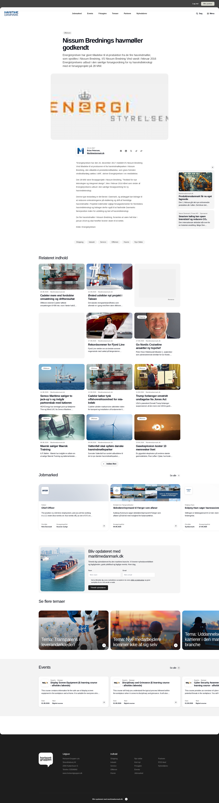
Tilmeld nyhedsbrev (98, 587)
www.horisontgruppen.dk (72, 773)
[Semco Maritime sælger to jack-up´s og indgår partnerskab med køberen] (62, 387)
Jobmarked (138, 773)
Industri (113, 762)
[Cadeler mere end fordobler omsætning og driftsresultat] (62, 285)
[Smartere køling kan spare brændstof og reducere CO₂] (195, 219)
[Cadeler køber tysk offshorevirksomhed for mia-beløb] (109, 387)
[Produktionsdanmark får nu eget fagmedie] (195, 189)
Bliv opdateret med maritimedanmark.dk (107, 799)
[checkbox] (89, 581)
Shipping (114, 759)
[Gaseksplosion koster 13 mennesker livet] (157, 436)
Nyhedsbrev (163, 766)
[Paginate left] (40, 507)
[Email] (136, 150)
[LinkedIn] (126, 150)
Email (124, 570)
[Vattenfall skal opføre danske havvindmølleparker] (109, 436)
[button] (212, 167)
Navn (90, 570)
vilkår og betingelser (137, 580)
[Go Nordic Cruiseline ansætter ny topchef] (157, 334)
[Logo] (11, 13)
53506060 (73, 770)
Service (113, 766)
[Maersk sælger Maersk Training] (62, 436)
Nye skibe (138, 759)
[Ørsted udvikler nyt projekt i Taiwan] (109, 285)
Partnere (161, 759)
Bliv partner (207, 4)
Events (137, 770)
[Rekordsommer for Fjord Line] (109, 333)
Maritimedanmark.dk (95, 153)
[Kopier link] (141, 151)
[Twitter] (131, 150)
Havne (113, 773)
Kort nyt (137, 762)
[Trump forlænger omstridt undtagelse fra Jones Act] (157, 385)
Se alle (173, 475)
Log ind (195, 4)
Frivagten (138, 766)
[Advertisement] (157, 283)
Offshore (113, 770)
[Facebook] (121, 150)
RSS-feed (162, 762)
